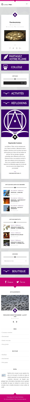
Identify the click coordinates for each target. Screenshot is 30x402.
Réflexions (20, 190)
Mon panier (5, 362)
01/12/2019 (10, 26)
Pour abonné (14, 190)
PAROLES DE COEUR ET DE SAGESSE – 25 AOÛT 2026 (15, 315)
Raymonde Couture (15, 24)
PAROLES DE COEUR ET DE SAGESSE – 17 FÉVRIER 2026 (17, 228)
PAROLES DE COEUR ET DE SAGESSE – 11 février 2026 (17, 243)
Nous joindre (5, 344)
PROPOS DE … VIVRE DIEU (17, 192)
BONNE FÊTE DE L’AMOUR (17, 234)
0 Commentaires (20, 26)
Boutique (4, 354)
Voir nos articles (14, 173)
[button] (22, 83)
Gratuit (12, 225)
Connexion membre (7, 332)
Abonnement (5, 336)
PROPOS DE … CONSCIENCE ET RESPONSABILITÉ (18, 200)
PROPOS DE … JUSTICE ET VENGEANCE (17, 208)
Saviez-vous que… (6, 340)
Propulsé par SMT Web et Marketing (15, 397)
